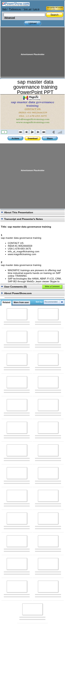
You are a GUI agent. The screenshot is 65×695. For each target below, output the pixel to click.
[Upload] (32, 23)
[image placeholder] (17, 314)
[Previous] (26, 132)
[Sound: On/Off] (54, 132)
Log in (36, 9)
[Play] (32, 132)
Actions (15, 138)
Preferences (15, 9)
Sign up (27, 9)
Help (4, 9)
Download (32, 138)
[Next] (38, 132)
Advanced (9, 17)
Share (50, 138)
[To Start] (20, 132)
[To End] (43, 132)
